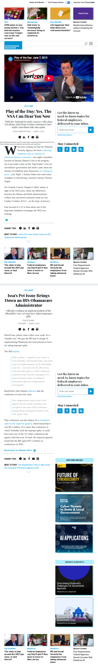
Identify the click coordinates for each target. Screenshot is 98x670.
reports (16, 351)
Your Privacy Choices (56, 2)
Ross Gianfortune (21, 131)
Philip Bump (28, 321)
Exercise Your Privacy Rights (84, 2)
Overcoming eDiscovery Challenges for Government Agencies (70, 586)
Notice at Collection (36, 2)
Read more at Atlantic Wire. (18, 450)
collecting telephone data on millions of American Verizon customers (27, 153)
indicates (32, 391)
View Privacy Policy (64, 135)
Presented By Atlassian (66, 623)
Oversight (28, 106)
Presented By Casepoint (66, 592)
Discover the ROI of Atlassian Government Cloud (71, 619)
